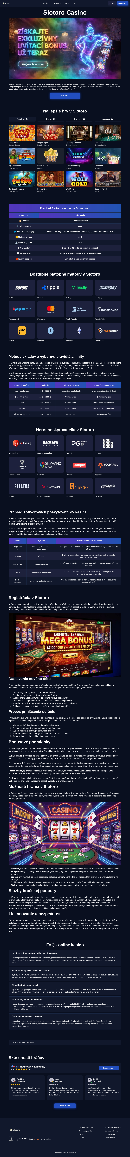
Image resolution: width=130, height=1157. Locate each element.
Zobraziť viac (65, 1106)
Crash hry (77, 119)
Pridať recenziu (108, 1068)
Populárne (21, 119)
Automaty (106, 119)
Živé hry (49, 119)
